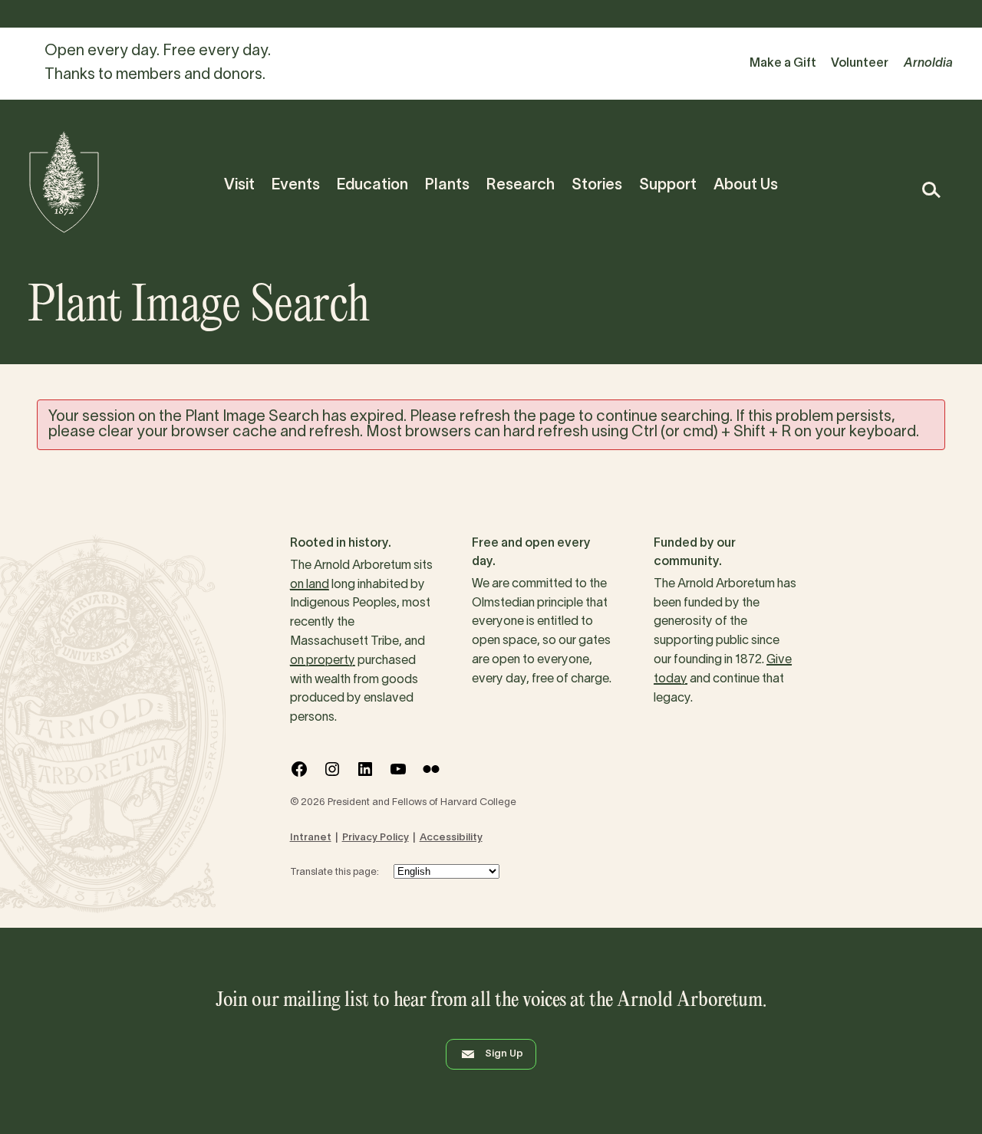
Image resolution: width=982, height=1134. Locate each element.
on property (322, 661)
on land (309, 585)
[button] (930, 189)
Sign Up (504, 1054)
